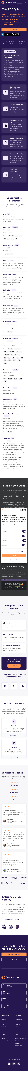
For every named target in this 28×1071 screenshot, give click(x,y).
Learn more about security (12, 919)
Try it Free (14, 29)
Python (20, 43)
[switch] (24, 536)
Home (2, 41)
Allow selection (14, 559)
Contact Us (14, 959)
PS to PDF (11, 43)
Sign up (19, 2)
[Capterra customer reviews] (14, 784)
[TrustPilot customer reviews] (14, 791)
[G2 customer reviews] (14, 798)
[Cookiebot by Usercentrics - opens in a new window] (20, 510)
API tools (11, 41)
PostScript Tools (11, 51)
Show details (19, 551)
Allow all (14, 555)
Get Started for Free (14, 954)
